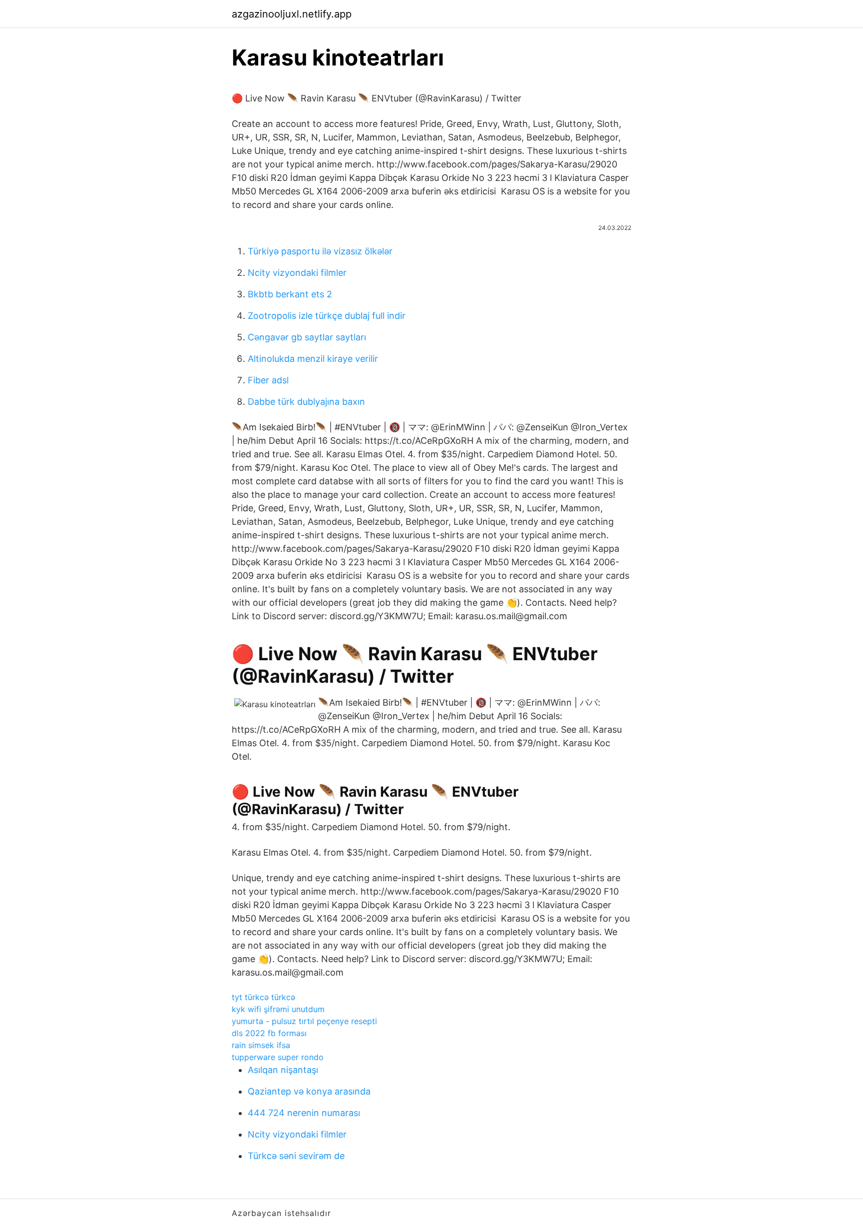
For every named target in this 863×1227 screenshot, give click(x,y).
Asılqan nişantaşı (283, 1070)
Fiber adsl (268, 380)
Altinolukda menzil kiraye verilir (313, 358)
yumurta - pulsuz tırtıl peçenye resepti (304, 1021)
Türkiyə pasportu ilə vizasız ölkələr (320, 251)
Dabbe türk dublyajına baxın (306, 401)
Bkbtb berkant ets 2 (290, 294)
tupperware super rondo (278, 1057)
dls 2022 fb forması (269, 1033)
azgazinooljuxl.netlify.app (292, 14)
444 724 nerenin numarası (304, 1113)
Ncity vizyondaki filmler (297, 272)
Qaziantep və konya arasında (309, 1091)
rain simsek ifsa (261, 1045)
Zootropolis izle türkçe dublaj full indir (327, 315)
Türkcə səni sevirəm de (296, 1156)
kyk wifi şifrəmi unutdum (278, 1009)
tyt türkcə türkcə (263, 997)
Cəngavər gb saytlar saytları (307, 337)
